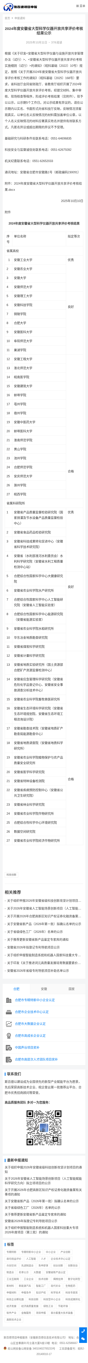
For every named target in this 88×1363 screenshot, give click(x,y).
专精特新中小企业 (31, 1252)
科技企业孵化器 (15, 1299)
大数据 (37, 1272)
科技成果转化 (72, 1299)
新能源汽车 (25, 1286)
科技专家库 (71, 1292)
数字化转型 (74, 1279)
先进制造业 (27, 1265)
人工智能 (31, 1259)
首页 (7, 18)
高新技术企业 (14, 1319)
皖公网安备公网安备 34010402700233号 (31, 1348)
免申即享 (43, 1265)
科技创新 (11, 874)
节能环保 (63, 1306)
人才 (43, 1259)
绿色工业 (48, 1306)
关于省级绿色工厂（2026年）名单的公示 (35, 931)
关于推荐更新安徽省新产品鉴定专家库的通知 (38, 939)
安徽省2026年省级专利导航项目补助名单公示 (38, 970)
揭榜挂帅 (58, 1279)
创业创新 (58, 1265)
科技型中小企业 (52, 1299)
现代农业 (56, 1286)
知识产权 (41, 1292)
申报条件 (26, 1292)
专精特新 (11, 1252)
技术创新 (43, 1279)
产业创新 (65, 1252)
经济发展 (11, 1306)
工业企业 (29, 1279)
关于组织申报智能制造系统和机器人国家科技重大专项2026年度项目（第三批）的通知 (44, 956)
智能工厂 (41, 1286)
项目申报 (41, 1313)
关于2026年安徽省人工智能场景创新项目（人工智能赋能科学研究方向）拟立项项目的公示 (44, 910)
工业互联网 (13, 1279)
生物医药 (70, 1286)
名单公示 (24, 1272)
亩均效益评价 (14, 1259)
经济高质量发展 (29, 1306)
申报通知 (20, 18)
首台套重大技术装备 (62, 1313)
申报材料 (11, 1292)
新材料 (10, 1286)
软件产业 (11, 1313)
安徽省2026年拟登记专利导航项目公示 (33, 947)
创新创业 (73, 1265)
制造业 (10, 1272)
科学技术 (56, 1292)
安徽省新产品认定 (55, 1272)
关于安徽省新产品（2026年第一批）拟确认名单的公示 (44, 924)
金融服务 (26, 1313)
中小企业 (51, 1252)
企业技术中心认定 (60, 1259)
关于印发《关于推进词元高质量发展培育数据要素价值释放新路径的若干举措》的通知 (44, 964)
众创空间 (11, 1265)
